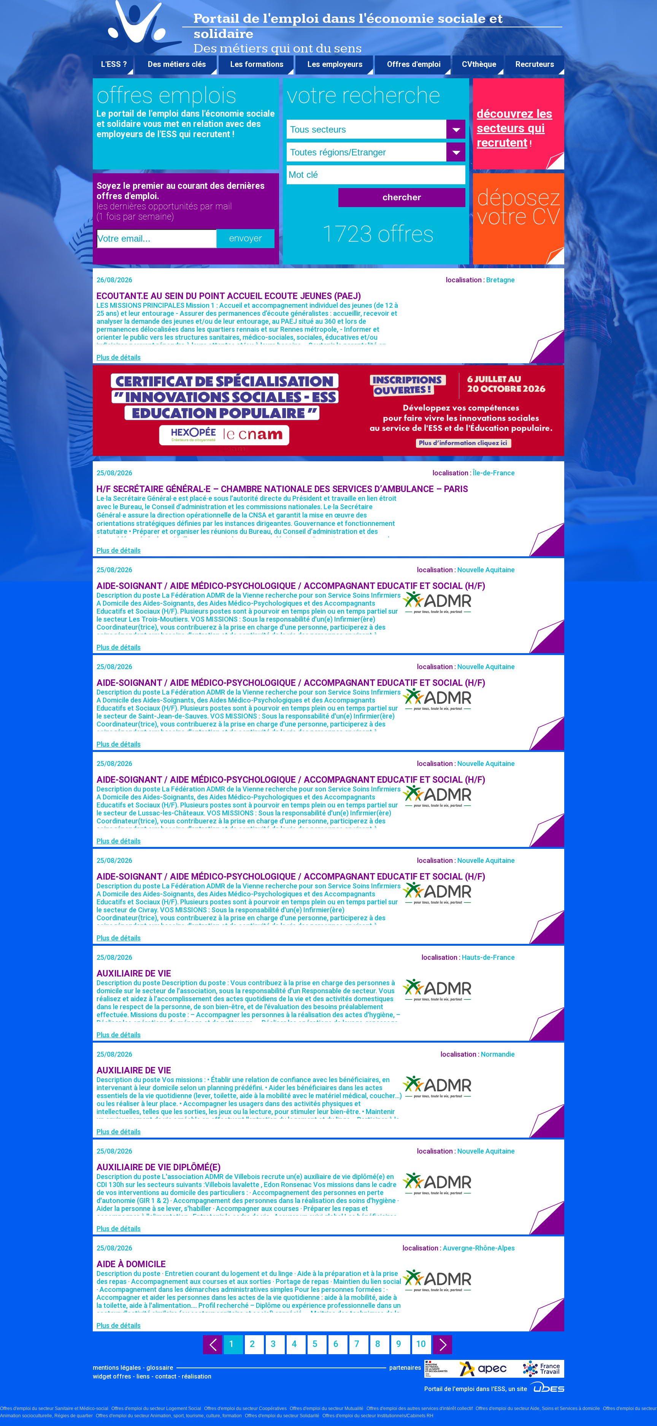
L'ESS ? (114, 64)
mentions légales (117, 1367)
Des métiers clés (177, 64)
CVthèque (479, 64)
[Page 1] (212, 1344)
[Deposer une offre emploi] (522, 218)
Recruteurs (535, 64)
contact (165, 1376)
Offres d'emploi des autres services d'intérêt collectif (420, 1408)
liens (143, 1376)
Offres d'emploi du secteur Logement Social (156, 1408)
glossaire (159, 1367)
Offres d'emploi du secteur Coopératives (245, 1408)
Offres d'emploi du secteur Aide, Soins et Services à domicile (538, 1408)
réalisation (196, 1376)
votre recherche (363, 95)
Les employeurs (335, 64)
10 (423, 1344)
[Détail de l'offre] (328, 315)
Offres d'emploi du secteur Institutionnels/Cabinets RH (377, 1415)
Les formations (257, 64)
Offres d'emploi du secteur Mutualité (326, 1408)
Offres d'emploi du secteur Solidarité (282, 1415)
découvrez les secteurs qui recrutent (514, 128)
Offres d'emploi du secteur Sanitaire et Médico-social (54, 1408)
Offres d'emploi (414, 64)
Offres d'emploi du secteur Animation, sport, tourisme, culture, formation (169, 1415)
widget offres (112, 1376)
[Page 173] (442, 1344)
